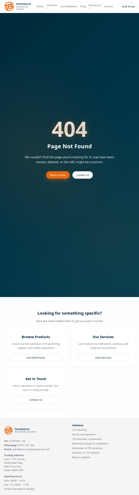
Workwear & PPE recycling (87, 448)
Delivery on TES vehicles (86, 452)
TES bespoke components (87, 439)
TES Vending (79, 429)
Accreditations (68, 6)
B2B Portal (128, 6)
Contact (108, 6)
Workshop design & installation (90, 443)
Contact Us (82, 175)
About (40, 6)
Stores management (83, 434)
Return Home (58, 175)
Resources (95, 6)
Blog (83, 6)
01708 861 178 (17, 441)
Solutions (51, 6)
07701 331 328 (26, 445)
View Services (103, 357)
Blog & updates (81, 457)
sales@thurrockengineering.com (31, 449)
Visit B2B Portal (36, 357)
